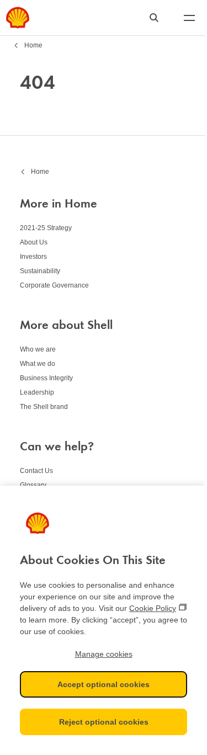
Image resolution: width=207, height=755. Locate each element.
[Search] (154, 17)
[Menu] (189, 17)
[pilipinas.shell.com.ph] (17, 17)
